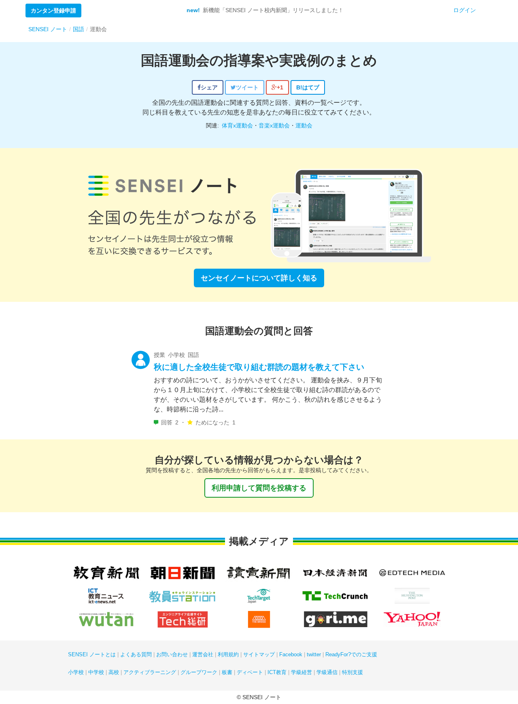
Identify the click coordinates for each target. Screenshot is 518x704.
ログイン (464, 10)
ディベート (250, 672)
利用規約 (228, 654)
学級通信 (327, 672)
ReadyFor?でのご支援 (351, 654)
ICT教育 (277, 672)
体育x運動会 (237, 125)
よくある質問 (136, 654)
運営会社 (202, 654)
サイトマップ (259, 654)
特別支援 (352, 672)
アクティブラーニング (149, 672)
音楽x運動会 (274, 125)
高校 (113, 672)
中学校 (96, 672)
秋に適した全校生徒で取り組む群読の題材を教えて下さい (259, 367)
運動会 (303, 125)
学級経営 (301, 672)
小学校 (76, 672)
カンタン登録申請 (53, 10)
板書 (227, 672)
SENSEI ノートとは (92, 654)
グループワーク (198, 672)
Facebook (290, 654)
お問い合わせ (172, 654)
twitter (314, 654)
